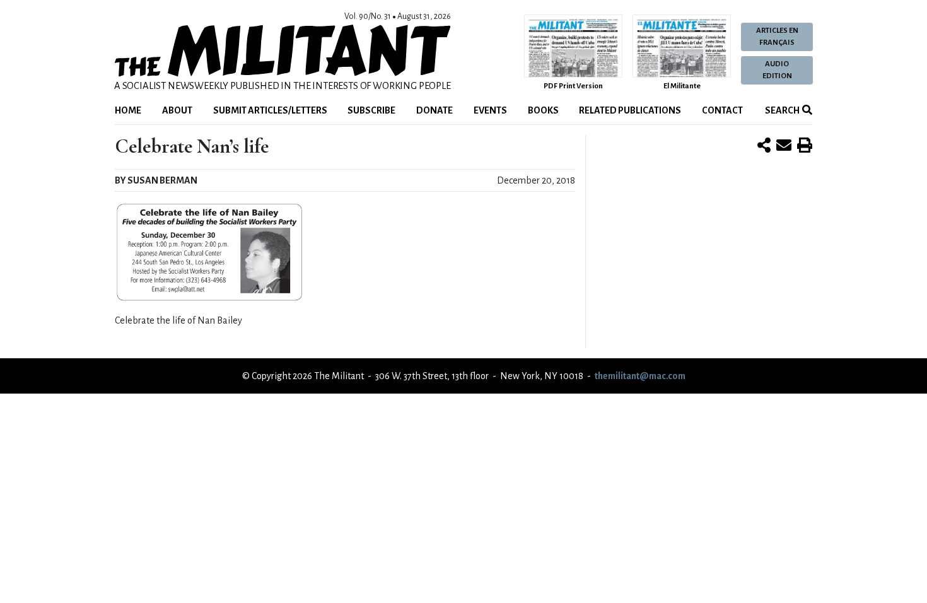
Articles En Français (777, 36)
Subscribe (371, 110)
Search (782, 110)
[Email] (783, 146)
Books (543, 110)
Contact (722, 110)
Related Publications (630, 110)
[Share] (764, 146)
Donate (434, 110)
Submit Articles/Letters (270, 110)
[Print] (804, 146)
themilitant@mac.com (640, 376)
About (177, 110)
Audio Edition (777, 70)
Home (128, 110)
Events (490, 110)
